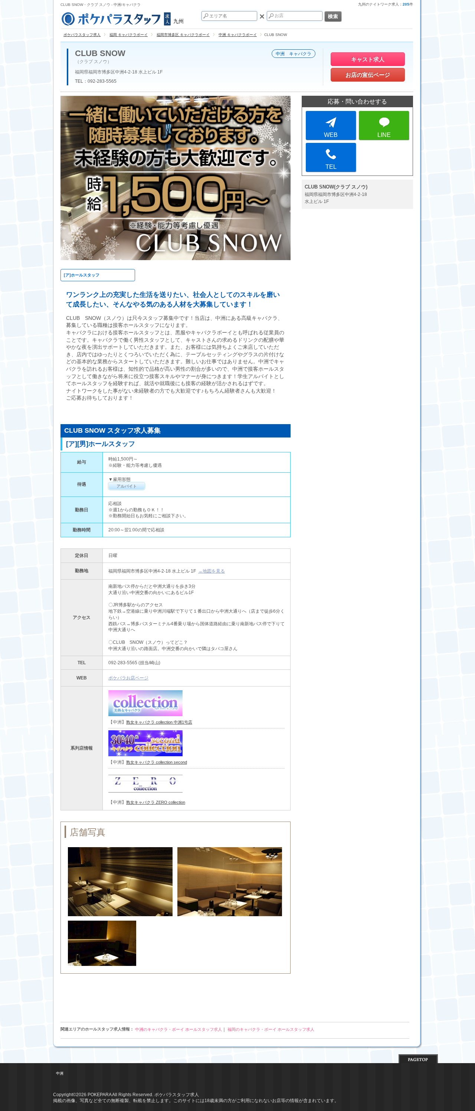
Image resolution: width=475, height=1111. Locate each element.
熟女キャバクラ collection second (156, 762)
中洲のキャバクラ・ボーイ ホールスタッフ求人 (178, 1029)
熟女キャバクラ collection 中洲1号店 (159, 722)
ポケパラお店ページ (128, 678)
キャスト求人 (367, 59)
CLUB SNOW (100, 53)
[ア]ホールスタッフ (81, 275)
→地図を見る (211, 571)
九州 (178, 21)
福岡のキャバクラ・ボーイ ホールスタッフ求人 (270, 1029)
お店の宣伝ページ (367, 75)
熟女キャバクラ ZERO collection (155, 802)
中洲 (59, 1073)
